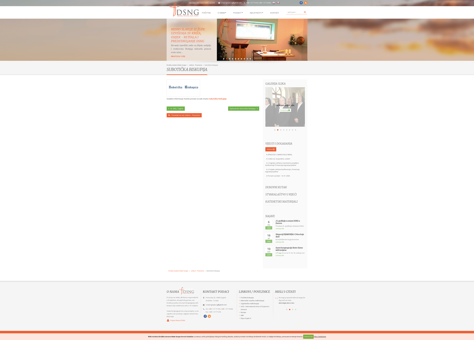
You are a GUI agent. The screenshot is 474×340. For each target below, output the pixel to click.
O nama (173, 292)
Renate (243, 312)
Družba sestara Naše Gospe (176, 65)
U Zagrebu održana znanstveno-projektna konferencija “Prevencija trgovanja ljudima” (282, 164)
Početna (206, 12)
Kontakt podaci (216, 292)
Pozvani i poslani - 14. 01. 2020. (279, 176)
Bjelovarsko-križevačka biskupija (243, 108)
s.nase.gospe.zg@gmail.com (231, 3)
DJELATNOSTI (256, 12)
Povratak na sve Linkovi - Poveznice (185, 115)
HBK (242, 315)
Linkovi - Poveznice (195, 65)
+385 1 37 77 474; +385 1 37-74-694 (258, 3)
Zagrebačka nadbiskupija (250, 303)
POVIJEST (237, 12)
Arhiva (269, 149)
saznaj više (280, 228)
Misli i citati (285, 292)
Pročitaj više (178, 50)
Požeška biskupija (247, 298)
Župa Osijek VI (246, 318)
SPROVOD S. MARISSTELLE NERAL (280, 155)
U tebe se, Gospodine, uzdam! (279, 159)
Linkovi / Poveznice (254, 292)
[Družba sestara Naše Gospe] (301, 3)
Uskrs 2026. (179, 29)
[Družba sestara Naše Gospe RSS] (209, 316)
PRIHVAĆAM (308, 337)
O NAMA (221, 12)
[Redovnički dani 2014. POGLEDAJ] (285, 126)
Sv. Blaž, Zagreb (176, 108)
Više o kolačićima (320, 337)
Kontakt (274, 12)
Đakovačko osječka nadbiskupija (252, 301)
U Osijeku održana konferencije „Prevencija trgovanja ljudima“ (282, 170)
